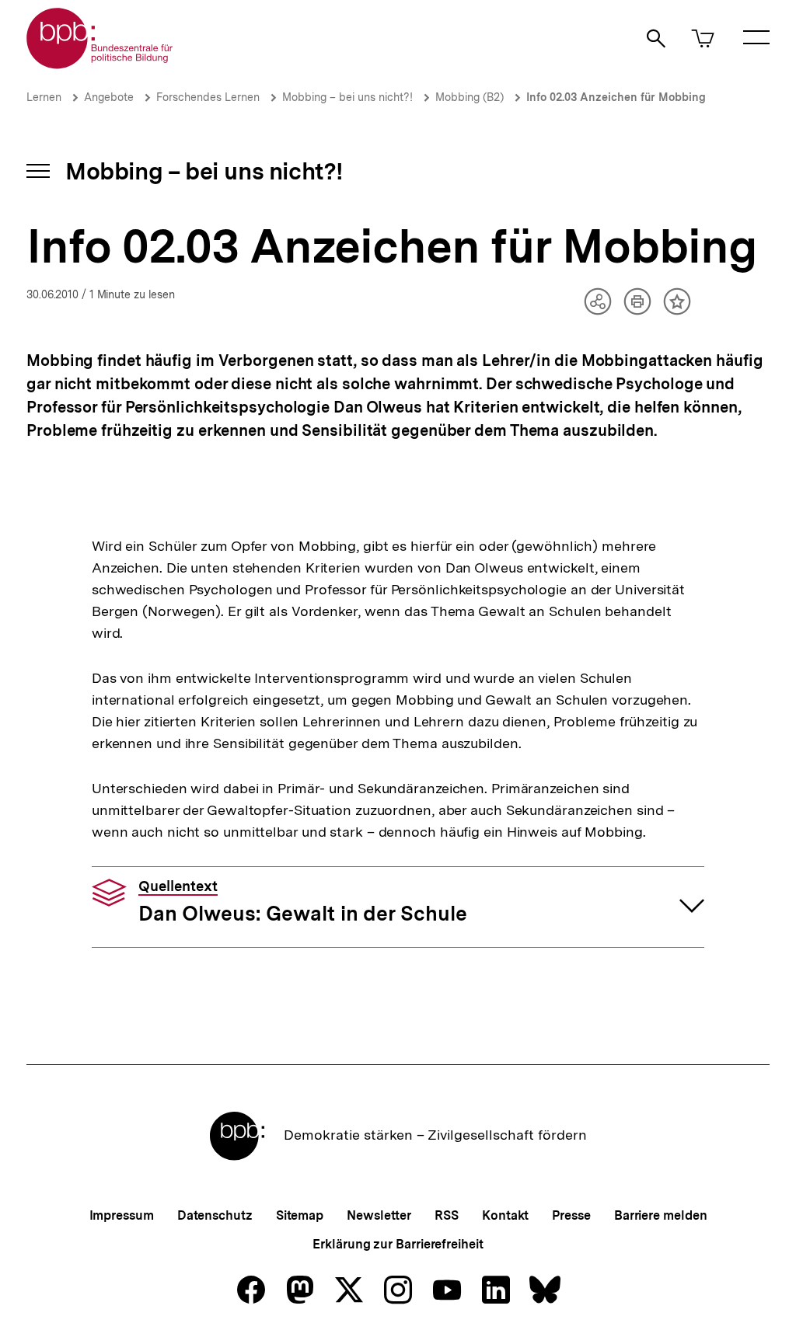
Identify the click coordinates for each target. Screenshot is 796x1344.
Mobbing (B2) (469, 97)
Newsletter (379, 1215)
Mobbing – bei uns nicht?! (347, 97)
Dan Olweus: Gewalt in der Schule (302, 902)
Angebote (109, 97)
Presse (571, 1215)
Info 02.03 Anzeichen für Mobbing (616, 97)
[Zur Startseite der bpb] (100, 64)
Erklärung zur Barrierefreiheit (397, 1244)
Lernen (43, 97)
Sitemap (299, 1215)
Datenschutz (215, 1215)
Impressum (121, 1215)
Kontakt (505, 1215)
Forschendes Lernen (208, 97)
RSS (447, 1215)
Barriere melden (660, 1215)
